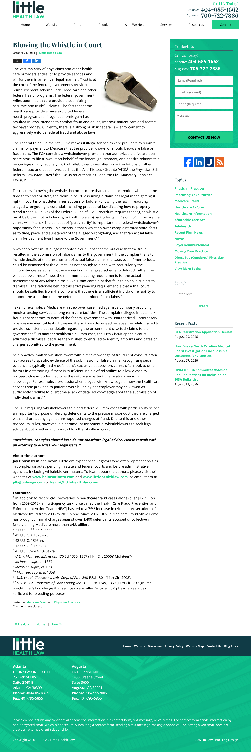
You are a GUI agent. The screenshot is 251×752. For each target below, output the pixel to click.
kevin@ (56, 482)
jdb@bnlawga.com (29, 482)
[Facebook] (188, 162)
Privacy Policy (174, 646)
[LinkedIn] (199, 162)
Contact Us (213, 646)
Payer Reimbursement (192, 245)
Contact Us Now (204, 137)
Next (57, 624)
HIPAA (179, 239)
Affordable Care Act (190, 220)
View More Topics (188, 268)
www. (88, 476)
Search (204, 306)
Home (25, 24)
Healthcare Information (193, 213)
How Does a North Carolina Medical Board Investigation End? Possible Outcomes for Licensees (202, 351)
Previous (22, 624)
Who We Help (135, 24)
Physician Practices (67, 602)
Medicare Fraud (36, 602)
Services (166, 24)
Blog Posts (231, 646)
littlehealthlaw (106, 476)
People (103, 24)
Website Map (195, 646)
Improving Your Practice (193, 195)
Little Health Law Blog (28, 9)
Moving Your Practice (191, 251)
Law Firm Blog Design (216, 740)
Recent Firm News (189, 232)
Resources (196, 24)
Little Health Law (212, 10)
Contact (225, 24)
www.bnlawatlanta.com (53, 476)
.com (123, 476)
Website (52, 24)
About (78, 24)
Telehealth (183, 226)
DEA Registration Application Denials (203, 332)
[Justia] (209, 162)
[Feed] (219, 162)
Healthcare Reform (189, 207)
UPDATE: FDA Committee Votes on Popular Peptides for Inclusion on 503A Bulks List (201, 375)
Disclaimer (155, 646)
